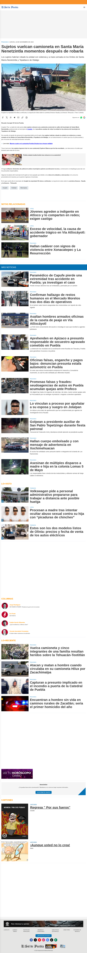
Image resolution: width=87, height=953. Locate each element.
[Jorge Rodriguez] (4, 605)
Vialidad (13, 188)
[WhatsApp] (11, 117)
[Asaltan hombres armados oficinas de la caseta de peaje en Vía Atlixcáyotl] (15, 322)
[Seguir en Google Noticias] (84, 117)
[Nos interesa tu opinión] (43, 924)
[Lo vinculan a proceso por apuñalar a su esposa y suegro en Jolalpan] (15, 408)
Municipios (23, 188)
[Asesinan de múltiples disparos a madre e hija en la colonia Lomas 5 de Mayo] (15, 469)
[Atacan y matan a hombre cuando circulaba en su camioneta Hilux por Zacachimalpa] (15, 669)
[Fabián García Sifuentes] (4, 623)
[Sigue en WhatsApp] (81, 117)
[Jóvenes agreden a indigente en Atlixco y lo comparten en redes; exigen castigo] (15, 215)
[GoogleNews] (47, 939)
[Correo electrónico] (18, 117)
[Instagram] (43, 939)
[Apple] (51, 939)
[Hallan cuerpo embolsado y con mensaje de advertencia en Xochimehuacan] (15, 447)
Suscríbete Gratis (43, 792)
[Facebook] (2, 117)
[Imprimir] (26, 117)
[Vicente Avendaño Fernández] (4, 632)
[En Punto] (4, 614)
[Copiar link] (22, 117)
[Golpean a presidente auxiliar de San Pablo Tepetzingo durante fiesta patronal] (15, 426)
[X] (6, 117)
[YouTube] (39, 939)
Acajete (29, 129)
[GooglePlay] (55, 939)
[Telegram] (14, 117)
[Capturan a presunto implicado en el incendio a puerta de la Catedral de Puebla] (15, 686)
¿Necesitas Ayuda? (43, 935)
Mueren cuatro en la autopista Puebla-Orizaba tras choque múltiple (31, 143)
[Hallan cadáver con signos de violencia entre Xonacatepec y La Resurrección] (15, 250)
